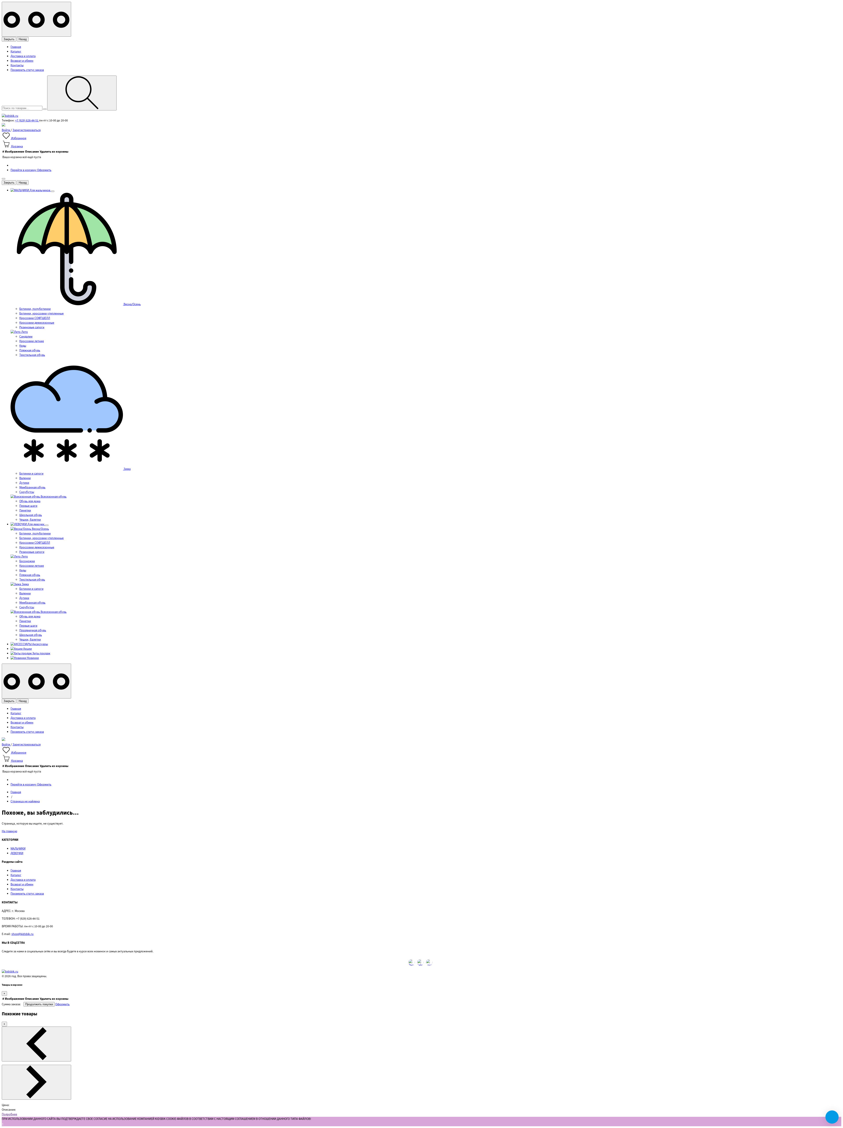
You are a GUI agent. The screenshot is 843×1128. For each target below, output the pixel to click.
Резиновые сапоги (31, 327)
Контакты (17, 65)
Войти (6, 130)
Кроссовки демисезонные (36, 323)
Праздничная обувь (32, 630)
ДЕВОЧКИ (17, 853)
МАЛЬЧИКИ (18, 848)
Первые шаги (28, 506)
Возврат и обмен (22, 61)
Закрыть (9, 39)
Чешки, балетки (30, 520)
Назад (23, 39)
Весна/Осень (132, 304)
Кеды (22, 346)
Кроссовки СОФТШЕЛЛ (34, 318)
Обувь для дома (29, 501)
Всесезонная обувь (53, 497)
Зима (127, 469)
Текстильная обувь (32, 355)
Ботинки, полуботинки (35, 309)
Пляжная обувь (29, 350)
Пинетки (25, 510)
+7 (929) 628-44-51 (27, 120)
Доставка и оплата (23, 56)
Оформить (44, 170)
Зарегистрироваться (27, 130)
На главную (9, 831)
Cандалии (25, 336)
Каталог (16, 51)
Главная (16, 47)
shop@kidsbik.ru (22, 934)
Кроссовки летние (31, 341)
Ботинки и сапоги (31, 473)
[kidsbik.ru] (10, 116)
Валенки (25, 478)
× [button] (3, 1123)
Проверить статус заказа (27, 70)
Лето (24, 332)
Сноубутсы (26, 492)
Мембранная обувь (32, 487)
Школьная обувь (30, 515)
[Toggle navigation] (36, 19)
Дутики (24, 483)
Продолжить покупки (39, 1004)
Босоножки (27, 561)
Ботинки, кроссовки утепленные (41, 313)
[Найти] (82, 93)
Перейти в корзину (24, 170)
